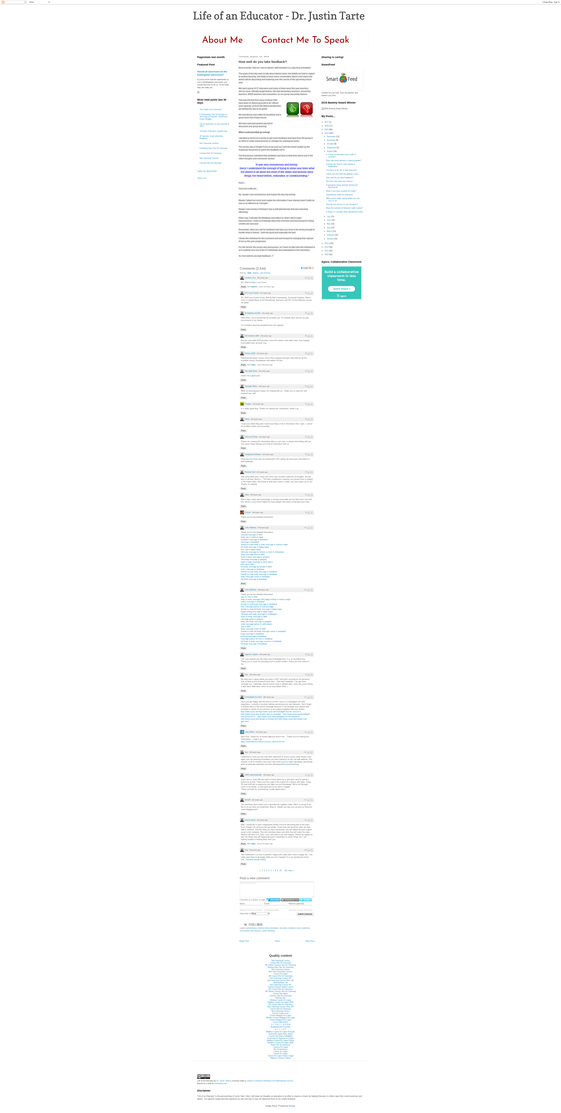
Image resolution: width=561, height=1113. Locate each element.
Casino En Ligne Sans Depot (280, 1034)
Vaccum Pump (251, 437)
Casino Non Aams (280, 993)
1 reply (252, 365)
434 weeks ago (266, 336)
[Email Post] (245, 924)
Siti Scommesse (280, 1049)
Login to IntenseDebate (273, 899)
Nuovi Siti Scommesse (280, 1045)
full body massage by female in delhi (256, 567)
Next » (291, 870)
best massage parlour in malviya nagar (257, 607)
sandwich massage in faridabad (254, 539)
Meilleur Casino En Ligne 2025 (280, 1002)
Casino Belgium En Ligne (280, 1015)
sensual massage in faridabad (253, 636)
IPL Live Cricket (252, 293)
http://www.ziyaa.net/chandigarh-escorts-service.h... (280, 712)
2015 (326, 129)
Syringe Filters (251, 386)
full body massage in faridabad (254, 579)
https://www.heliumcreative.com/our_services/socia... (263, 741)
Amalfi (247, 800)
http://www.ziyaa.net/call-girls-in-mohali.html (259, 719)
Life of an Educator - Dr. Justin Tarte (279, 15)
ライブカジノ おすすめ (280, 1024)
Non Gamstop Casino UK (280, 978)
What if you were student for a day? (341, 191)
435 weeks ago (267, 313)
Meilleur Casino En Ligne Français (280, 1032)
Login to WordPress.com (290, 899)
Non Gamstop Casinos (209, 143)
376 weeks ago (261, 732)
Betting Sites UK (280, 982)
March (330, 231)
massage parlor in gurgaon (252, 619)
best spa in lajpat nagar (251, 549)
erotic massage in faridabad (252, 569)
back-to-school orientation (268, 928)
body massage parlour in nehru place (256, 624)
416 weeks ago (256, 419)
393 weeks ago (264, 654)
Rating (255, 273)
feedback (292, 928)
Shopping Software (253, 454)
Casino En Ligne (281, 974)
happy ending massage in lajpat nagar (257, 612)
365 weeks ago (268, 775)
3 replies (253, 287)
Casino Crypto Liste (280, 1013)
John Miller (249, 732)
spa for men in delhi (249, 597)
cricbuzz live (250, 278)
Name (242, 903)
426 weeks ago (264, 386)
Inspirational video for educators (339, 195)
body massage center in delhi (253, 629)
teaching (271, 931)
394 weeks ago (263, 528)
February (331, 235)
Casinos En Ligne (280, 1047)
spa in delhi (246, 626)
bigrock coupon (251, 654)
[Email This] (250, 924)
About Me (222, 40)
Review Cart (250, 472)
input (299, 928)
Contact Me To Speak (305, 40)
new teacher (244, 931)
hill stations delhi (252, 336)
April (329, 227)
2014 (326, 133)
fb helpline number (252, 313)
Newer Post (244, 941)
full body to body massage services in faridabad (261, 641)
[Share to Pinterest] (261, 924)
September (332, 147)
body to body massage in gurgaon (255, 557)
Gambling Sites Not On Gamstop (213, 148)
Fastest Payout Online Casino (280, 987)
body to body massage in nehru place (257, 562)
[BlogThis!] (252, 924)
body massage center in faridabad (255, 577)
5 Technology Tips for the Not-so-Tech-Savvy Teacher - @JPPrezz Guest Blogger (214, 116)
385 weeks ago (254, 674)
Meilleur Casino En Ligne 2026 (280, 1043)
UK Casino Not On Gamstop (280, 976)
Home (277, 941)
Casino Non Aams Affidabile (280, 1036)
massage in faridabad (250, 542)
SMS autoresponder (253, 775)
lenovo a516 (250, 353)
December (331, 136)
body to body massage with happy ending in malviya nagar (265, 599)
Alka (247, 495)
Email (266, 903)
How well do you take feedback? (339, 177)
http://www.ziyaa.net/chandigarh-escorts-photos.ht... (279, 716)
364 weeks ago (257, 800)
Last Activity (265, 273)
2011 (326, 251)
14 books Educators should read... (214, 131)
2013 (326, 243)
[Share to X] (255, 924)
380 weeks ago (268, 697)
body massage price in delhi (253, 554)
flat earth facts (251, 371)
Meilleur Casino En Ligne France (280, 1040)
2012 (326, 247)
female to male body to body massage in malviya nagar (264, 544)
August (330, 151)
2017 (326, 122)
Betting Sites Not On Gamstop (281, 967)
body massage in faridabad (252, 634)
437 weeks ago (265, 293)
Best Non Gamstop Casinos (280, 971)
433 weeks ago (262, 353)
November (331, 140)
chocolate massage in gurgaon (254, 559)
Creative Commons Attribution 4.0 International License (269, 1081)
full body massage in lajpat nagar (255, 547)
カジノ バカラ (280, 1029)
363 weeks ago (254, 850)
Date (249, 273)
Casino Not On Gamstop (280, 963)
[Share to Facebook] (258, 924)
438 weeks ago (262, 278)
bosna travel (250, 820)
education (284, 928)
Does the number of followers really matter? (344, 208)
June (329, 220)
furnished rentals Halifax (256, 859)
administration (251, 928)
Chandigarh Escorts (253, 697)
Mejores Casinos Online (280, 1058)
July (329, 216)
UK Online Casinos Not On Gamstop (280, 965)
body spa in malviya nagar (252, 537)
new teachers (255, 931)
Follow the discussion (311, 268)
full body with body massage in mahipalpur (259, 614)
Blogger (292, 1106)
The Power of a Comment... (211, 109)
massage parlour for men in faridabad (256, 639)
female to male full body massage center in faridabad (263, 631)
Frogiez (248, 404)
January (330, 239)
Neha (247, 419)
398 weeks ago (257, 512)
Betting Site (280, 998)
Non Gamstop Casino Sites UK (280, 980)
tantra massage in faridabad (252, 602)
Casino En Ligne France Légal (280, 1056)
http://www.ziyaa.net (249, 712)
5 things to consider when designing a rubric (344, 212)
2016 (326, 126)
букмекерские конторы (280, 1027)
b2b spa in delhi (247, 564)
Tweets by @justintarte (207, 171)
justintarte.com (220, 1083)
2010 (326, 254)
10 (280, 870)
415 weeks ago (264, 437)
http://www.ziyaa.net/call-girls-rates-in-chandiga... (261, 714)
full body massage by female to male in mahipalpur (262, 552)
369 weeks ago (254, 752)
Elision (248, 512)
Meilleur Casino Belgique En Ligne (280, 1018)
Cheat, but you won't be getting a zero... (343, 174)
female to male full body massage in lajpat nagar (261, 609)
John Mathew (250, 527)
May (329, 224)
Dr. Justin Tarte (223, 1081)
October (330, 144)
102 (285, 870)
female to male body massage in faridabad (259, 572)
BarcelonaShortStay (290, 764)
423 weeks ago (258, 404)
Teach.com (202, 178)
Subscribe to (245, 913)
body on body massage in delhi (254, 616)
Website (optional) (296, 903)
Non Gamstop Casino (280, 960)
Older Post (309, 941)
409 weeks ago (255, 495)
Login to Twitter (306, 899)
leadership (305, 928)
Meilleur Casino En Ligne (280, 1000)
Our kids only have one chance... (340, 181)
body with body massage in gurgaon (256, 621)
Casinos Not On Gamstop (210, 153)
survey (264, 931)
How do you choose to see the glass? (342, 204)
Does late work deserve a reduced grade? (343, 160)
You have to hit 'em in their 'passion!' (341, 170)
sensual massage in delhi (251, 535)
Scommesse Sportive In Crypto (280, 1038)
